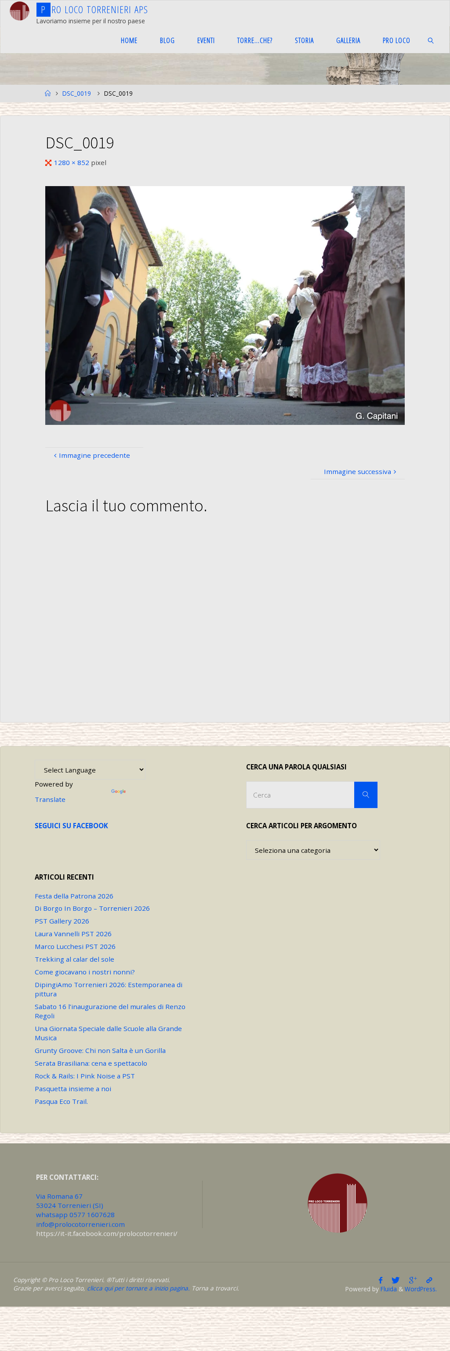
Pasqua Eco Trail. (61, 1101)
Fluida (388, 1289)
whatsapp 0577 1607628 (75, 1214)
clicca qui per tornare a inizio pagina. (138, 1288)
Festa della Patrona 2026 (74, 895)
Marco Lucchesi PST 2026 (75, 946)
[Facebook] (380, 1280)
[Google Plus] (412, 1280)
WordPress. (421, 1289)
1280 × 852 (72, 162)
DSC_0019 (76, 93)
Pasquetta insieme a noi (73, 1088)
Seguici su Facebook (71, 825)
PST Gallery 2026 (62, 920)
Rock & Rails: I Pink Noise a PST (85, 1075)
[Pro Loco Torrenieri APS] (19, 11)
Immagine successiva (357, 471)
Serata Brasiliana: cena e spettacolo (91, 1063)
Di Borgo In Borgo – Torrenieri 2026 (92, 908)
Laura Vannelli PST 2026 (73, 933)
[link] (431, 40)
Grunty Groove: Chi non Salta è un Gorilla (100, 1050)
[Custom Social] (428, 1280)
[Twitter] (395, 1280)
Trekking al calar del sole (74, 959)
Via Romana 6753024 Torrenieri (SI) (69, 1201)
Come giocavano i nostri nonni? (85, 971)
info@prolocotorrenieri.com (80, 1224)
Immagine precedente (94, 455)
